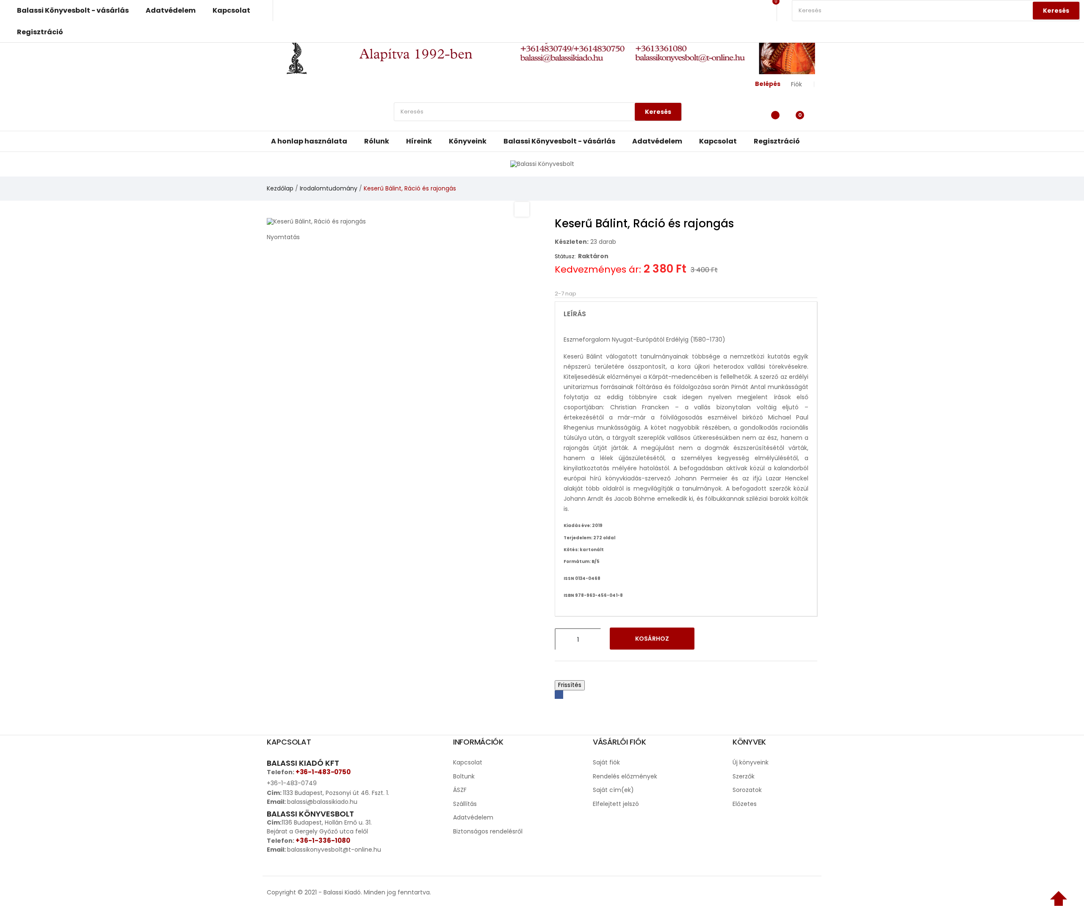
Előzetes (745, 804)
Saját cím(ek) (613, 790)
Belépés (767, 84)
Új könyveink (751, 762)
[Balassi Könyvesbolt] (542, 164)
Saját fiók (606, 762)
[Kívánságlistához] (714, 639)
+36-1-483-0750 (323, 771)
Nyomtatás (283, 237)
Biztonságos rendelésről (488, 831)
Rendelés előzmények (625, 776)
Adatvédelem (473, 817)
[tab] (686, 314)
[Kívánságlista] (773, 114)
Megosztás (559, 694)
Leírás (575, 314)
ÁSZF (460, 790)
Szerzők (744, 776)
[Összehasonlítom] (736, 639)
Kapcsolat (467, 762)
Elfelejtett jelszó (616, 804)
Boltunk (464, 776)
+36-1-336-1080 (323, 840)
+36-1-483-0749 (292, 783)
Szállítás (465, 804)
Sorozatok (747, 790)
